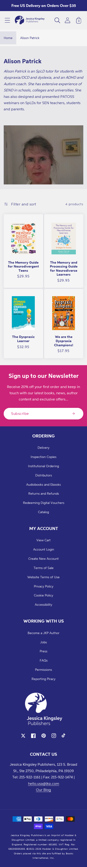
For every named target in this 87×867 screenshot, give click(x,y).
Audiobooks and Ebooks (43, 484)
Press (43, 651)
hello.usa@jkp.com (43, 783)
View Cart (43, 540)
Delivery (43, 447)
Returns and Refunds (43, 493)
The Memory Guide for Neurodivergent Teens (23, 266)
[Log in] (67, 20)
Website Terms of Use (43, 577)
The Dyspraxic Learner (23, 339)
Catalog (43, 512)
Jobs (43, 642)
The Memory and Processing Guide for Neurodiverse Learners (63, 268)
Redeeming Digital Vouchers (43, 503)
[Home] (30, 20)
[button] (7, 20)
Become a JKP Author (43, 633)
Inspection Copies (43, 457)
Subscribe (20, 413)
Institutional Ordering (43, 466)
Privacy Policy (43, 586)
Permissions (43, 669)
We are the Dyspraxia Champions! (63, 341)
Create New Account (43, 558)
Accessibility (43, 604)
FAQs (44, 660)
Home (8, 38)
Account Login (43, 549)
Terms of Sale (44, 568)
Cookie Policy (43, 595)
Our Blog (43, 790)
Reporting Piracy (43, 679)
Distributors (43, 475)
